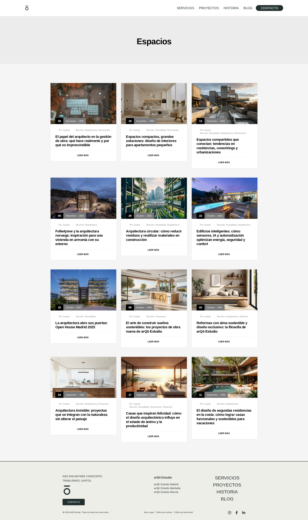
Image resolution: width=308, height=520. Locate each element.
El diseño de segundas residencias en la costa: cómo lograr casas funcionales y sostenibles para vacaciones (224, 416)
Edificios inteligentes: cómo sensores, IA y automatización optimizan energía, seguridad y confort (221, 237)
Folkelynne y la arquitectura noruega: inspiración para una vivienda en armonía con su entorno (79, 237)
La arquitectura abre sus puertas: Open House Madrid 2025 (81, 325)
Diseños (244, 316)
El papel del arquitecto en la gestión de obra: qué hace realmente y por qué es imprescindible (83, 141)
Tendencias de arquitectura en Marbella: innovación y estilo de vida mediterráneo (150, 509)
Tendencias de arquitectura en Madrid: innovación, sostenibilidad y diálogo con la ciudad (82, 509)
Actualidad (160, 130)
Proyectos (161, 316)
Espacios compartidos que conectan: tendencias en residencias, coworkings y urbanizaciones (218, 146)
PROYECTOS (209, 8)
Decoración (104, 130)
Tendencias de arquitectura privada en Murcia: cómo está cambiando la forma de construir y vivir (224, 509)
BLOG (248, 8)
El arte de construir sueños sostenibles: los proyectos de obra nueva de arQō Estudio (153, 327)
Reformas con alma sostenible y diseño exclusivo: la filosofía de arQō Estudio (222, 327)
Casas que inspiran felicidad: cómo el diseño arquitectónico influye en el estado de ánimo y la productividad (153, 419)
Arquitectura (91, 130)
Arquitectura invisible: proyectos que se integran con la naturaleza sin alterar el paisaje (81, 414)
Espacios (167, 407)
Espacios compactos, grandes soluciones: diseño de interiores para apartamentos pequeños (151, 141)
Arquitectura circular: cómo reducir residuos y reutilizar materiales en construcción (154, 235)
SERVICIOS (185, 8)
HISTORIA (231, 8)
